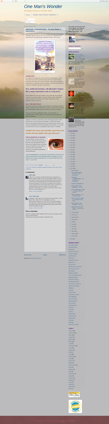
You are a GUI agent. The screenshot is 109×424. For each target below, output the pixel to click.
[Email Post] (46, 165)
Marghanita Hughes (73, 277)
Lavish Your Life (72, 315)
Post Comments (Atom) (35, 258)
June (73, 224)
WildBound (71, 288)
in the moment (72, 345)
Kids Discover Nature (74, 279)
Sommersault (72, 249)
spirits (70, 388)
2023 (71, 140)
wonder (70, 330)
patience (71, 360)
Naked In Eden (72, 292)
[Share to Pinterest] (54, 165)
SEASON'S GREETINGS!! (77, 183)
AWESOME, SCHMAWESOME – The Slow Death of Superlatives (77, 179)
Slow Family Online (73, 245)
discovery (71, 378)
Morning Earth (72, 313)
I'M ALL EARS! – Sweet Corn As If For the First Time (79, 56)
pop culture (55, 167)
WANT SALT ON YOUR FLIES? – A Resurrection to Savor (77, 208)
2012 (71, 166)
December (74, 170)
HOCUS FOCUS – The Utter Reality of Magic (79, 105)
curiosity (71, 337)
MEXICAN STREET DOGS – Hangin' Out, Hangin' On (80, 68)
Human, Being (72, 318)
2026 (71, 133)
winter (70, 347)
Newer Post (27, 255)
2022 (71, 142)
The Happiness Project (74, 294)
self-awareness (72, 365)
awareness (71, 332)
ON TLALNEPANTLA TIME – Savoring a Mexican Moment (78, 191)
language (44, 167)
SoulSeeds (71, 290)
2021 (71, 145)
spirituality (71, 356)
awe (30, 167)
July (73, 221)
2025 (71, 135)
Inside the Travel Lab (73, 251)
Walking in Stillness (73, 273)
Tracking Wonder (73, 305)
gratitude (71, 339)
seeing (70, 371)
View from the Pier (73, 298)
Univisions (71, 307)
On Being (71, 311)
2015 (71, 159)
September (74, 217)
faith (70, 352)
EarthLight (71, 322)
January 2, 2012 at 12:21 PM (35, 208)
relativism (71, 386)
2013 (71, 163)
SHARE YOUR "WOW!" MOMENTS (44, 15)
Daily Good (71, 258)
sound (70, 358)
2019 (71, 149)
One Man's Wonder (43, 6)
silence (60, 167)
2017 (71, 154)
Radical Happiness (73, 301)
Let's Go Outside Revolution (75, 275)
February (74, 233)
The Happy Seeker (73, 247)
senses (70, 354)
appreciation (72, 373)
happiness (71, 369)
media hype (49, 167)
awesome (34, 167)
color (70, 343)
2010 (71, 238)
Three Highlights (72, 296)
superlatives (28, 169)
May (73, 226)
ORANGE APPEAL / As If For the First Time (77, 195)
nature (70, 335)
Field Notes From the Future (75, 266)
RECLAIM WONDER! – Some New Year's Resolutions (77, 174)
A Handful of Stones (73, 260)
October (73, 214)
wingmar (62, 421)
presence (71, 350)
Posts (27, 19)
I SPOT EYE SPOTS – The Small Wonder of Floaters (79, 93)
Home (28, 15)
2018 (71, 152)
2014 (71, 161)
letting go (71, 380)
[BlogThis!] (50, 165)
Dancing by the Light (73, 324)
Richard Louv (72, 262)
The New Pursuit (72, 255)
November (74, 212)
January (73, 236)
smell (70, 367)
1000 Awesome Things (74, 285)
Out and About (72, 264)
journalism (39, 167)
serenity (71, 384)
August (73, 219)
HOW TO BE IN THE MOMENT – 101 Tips (77, 186)
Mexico (70, 341)
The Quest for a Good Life (75, 283)
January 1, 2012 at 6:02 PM (35, 191)
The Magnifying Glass (74, 281)
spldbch (31, 175)
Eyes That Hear (72, 303)
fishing (70, 363)
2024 (71, 138)
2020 (71, 147)
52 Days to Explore (73, 253)
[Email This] (49, 165)
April (73, 228)
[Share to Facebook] (53, 165)
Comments (28, 22)
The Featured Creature (74, 268)
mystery (71, 375)
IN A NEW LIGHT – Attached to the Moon (80, 118)
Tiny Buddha (72, 270)
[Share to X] (51, 165)
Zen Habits (71, 320)
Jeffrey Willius (32, 196)
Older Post (62, 255)
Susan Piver (71, 309)
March (73, 231)
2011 (71, 168)
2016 (71, 156)
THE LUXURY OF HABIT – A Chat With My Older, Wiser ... (78, 199)
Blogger (72, 421)
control (70, 382)
